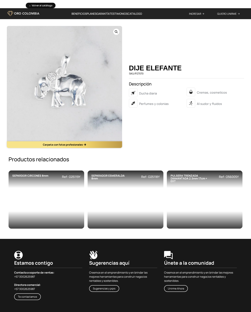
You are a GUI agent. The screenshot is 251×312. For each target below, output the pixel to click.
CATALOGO (135, 14)
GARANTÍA (103, 14)
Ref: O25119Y (71, 177)
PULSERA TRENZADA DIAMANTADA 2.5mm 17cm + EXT (189, 178)
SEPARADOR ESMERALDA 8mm (108, 177)
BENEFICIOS (79, 14)
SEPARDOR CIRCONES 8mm (30, 176)
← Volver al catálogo (40, 5)
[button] (116, 32)
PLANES (92, 14)
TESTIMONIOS (119, 14)
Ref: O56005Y (229, 177)
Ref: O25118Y (150, 177)
